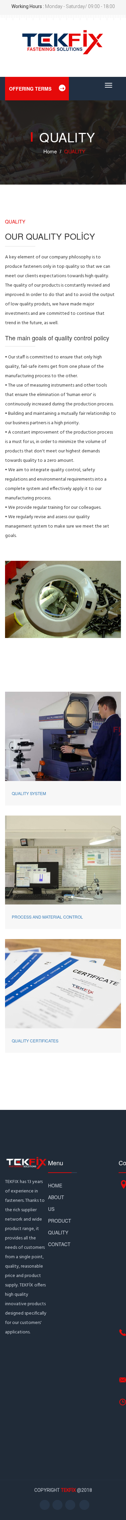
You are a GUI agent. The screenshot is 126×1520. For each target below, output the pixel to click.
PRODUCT (59, 1220)
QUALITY (58, 1232)
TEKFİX (68, 1490)
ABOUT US (56, 1203)
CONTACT (59, 1244)
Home (50, 151)
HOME (55, 1185)
